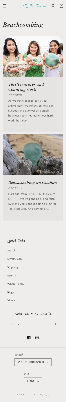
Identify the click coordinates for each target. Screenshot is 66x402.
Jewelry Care (15, 259)
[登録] (55, 324)
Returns (11, 275)
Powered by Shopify (41, 395)
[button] (5, 6)
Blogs (10, 292)
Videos (11, 300)
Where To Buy (15, 284)
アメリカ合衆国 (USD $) (31, 362)
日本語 (30, 381)
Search (11, 250)
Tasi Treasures (28, 395)
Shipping (12, 267)
